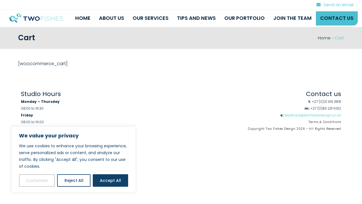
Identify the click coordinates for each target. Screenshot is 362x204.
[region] (73, 159)
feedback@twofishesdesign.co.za (313, 115)
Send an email (339, 5)
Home (324, 38)
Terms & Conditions (325, 122)
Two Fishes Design (281, 129)
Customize (37, 180)
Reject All (73, 180)
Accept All (110, 180)
